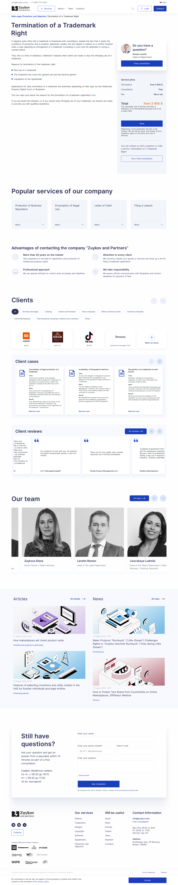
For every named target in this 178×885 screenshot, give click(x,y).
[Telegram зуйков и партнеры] (13, 825)
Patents (78, 818)
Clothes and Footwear (67, 312)
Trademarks (80, 823)
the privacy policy (42, 882)
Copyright (79, 831)
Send (142, 123)
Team (107, 835)
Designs (78, 827)
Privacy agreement (148, 872)
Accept (147, 880)
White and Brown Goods (111, 312)
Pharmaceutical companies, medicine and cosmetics (57, 319)
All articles (75, 599)
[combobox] (83, 751)
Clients (108, 831)
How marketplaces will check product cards (38, 640)
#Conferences (98, 652)
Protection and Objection (82, 845)
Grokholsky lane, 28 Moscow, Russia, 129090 (146, 843)
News (107, 823)
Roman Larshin (140, 54)
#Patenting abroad (21, 693)
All (15, 312)
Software (79, 835)
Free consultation (142, 63)
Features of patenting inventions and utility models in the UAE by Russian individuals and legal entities (46, 687)
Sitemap (163, 872)
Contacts (109, 844)
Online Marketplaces (22, 319)
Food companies (88, 312)
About (108, 818)
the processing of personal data (127, 790)
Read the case (34, 411)
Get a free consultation (141, 158)
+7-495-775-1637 (39, 2)
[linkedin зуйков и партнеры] (25, 825)
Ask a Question (99, 784)
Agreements (80, 839)
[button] (160, 361)
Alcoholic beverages (31, 312)
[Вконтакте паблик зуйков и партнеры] (19, 825)
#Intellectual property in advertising (28, 645)
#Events (96, 700)
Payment (109, 839)
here (94, 95)
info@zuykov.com (20, 2)
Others (87, 319)
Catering (48, 312)
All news (155, 599)
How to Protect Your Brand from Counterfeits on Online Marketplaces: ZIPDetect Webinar (125, 694)
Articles (108, 827)
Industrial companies (135, 312)
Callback (160, 8)
